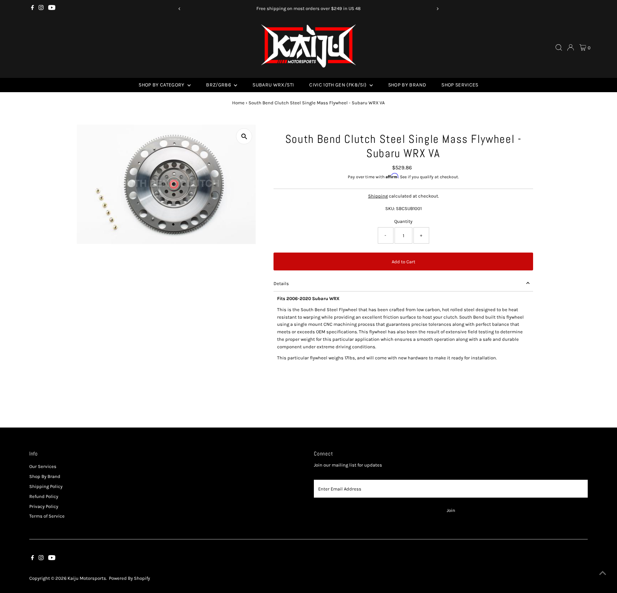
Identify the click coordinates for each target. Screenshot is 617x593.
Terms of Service (47, 516)
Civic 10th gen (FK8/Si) (338, 85)
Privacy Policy (43, 506)
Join (451, 510)
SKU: (390, 208)
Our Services (42, 466)
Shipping (378, 196)
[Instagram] (41, 8)
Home (238, 102)
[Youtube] (51, 8)
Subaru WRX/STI (273, 85)
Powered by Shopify (129, 578)
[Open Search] (559, 47)
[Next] (438, 9)
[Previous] (179, 9)
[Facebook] (32, 8)
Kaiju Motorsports (86, 578)
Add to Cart (403, 261)
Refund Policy (43, 496)
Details (281, 283)
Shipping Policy (45, 486)
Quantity (403, 221)
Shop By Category (162, 85)
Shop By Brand (407, 85)
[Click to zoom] (244, 136)
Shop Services (459, 85)
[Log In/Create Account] (570, 47)
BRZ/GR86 (219, 85)
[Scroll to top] (603, 573)
